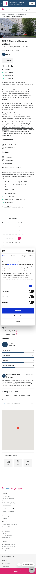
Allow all (18, 310)
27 (13, 242)
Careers (4, 551)
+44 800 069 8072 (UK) (8, 548)
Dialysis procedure (7, 535)
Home (3, 14)
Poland (18, 14)
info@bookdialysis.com (8, 544)
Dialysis (4, 533)
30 (22, 242)
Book (16, 571)
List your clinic (6, 514)
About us (4, 560)
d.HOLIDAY (23, 124)
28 (16, 242)
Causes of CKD (6, 527)
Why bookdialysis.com (8, 498)
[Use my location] (32, 404)
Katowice (23, 14)
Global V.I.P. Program (8, 511)
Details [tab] (13, 255)
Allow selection (18, 316)
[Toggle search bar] (22, 9)
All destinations (6, 505)
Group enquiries (6, 501)
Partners (4, 518)
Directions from (7, 400)
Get (32, 3)
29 (19, 242)
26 (10, 242)
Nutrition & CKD (6, 538)
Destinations (10, 14)
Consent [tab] (4, 255)
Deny (18, 321)
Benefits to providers (7, 516)
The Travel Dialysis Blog (8, 503)
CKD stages (5, 529)
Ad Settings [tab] (22, 255)
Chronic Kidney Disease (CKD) (10, 524)
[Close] (1, 3)
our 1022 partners (13, 264)
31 (4, 246)
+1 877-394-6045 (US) (8, 546)
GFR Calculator (6, 531)
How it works (6, 496)
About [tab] (31, 255)
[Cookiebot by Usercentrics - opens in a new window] (26, 251)
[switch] (31, 291)
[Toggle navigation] (33, 9)
